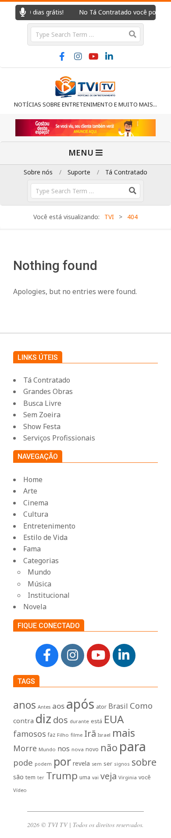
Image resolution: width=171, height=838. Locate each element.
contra (23, 720)
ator (101, 706)
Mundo (47, 749)
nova (77, 749)
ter (40, 777)
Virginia (127, 777)
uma (84, 777)
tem (30, 777)
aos (58, 706)
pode (23, 762)
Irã (90, 733)
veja (108, 776)
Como (141, 705)
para (132, 746)
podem (43, 763)
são (18, 777)
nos (63, 748)
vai (95, 777)
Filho (63, 734)
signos (122, 763)
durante (79, 721)
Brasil (118, 706)
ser (107, 763)
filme (76, 734)
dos (60, 720)
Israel (104, 734)
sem (97, 764)
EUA (114, 719)
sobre (144, 762)
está (96, 721)
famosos (29, 733)
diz (43, 718)
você (145, 777)
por (62, 761)
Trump (62, 775)
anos (24, 705)
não (109, 747)
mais (123, 733)
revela (81, 763)
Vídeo (20, 790)
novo (92, 749)
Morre (25, 748)
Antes (44, 706)
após (80, 703)
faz (51, 734)
